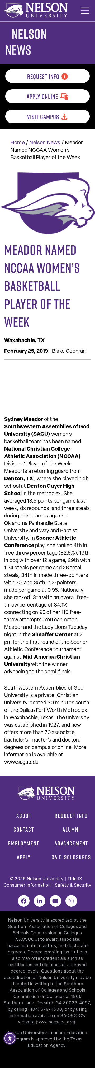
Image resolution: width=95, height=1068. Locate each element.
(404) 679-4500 (45, 1010)
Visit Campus (43, 116)
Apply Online (42, 96)
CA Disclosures (71, 857)
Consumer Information (27, 885)
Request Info (43, 76)
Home (18, 143)
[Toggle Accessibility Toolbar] (10, 1038)
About (23, 816)
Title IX (75, 879)
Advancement (71, 843)
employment (23, 843)
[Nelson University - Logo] (35, 10)
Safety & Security (73, 885)
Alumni (71, 829)
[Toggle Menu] (85, 10)
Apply (24, 857)
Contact (23, 829)
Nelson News (44, 143)
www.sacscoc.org (55, 1022)
